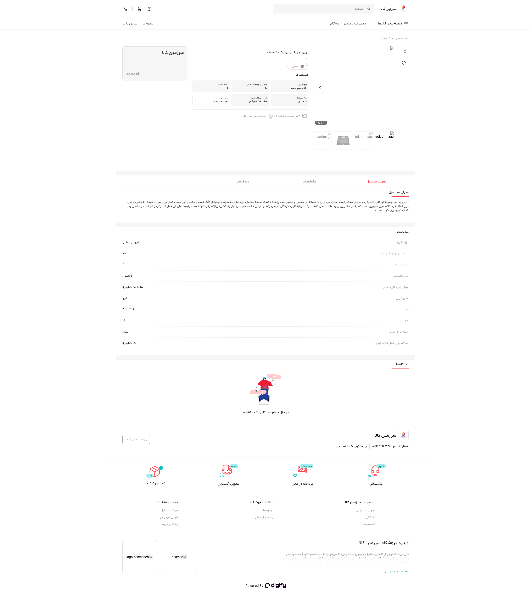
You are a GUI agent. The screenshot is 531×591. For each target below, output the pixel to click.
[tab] (376, 182)
